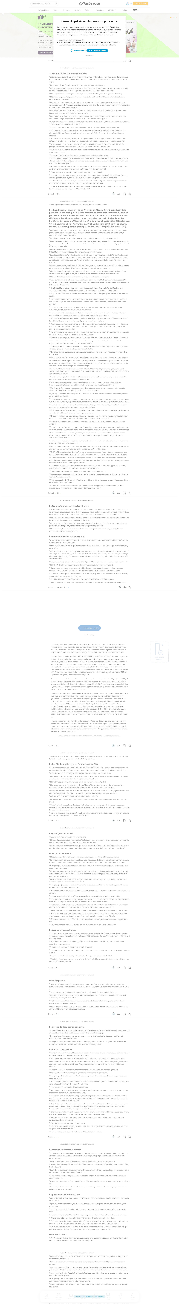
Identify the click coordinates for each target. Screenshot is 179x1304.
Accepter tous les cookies (97, 50)
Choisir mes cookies (78, 50)
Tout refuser (89, 55)
